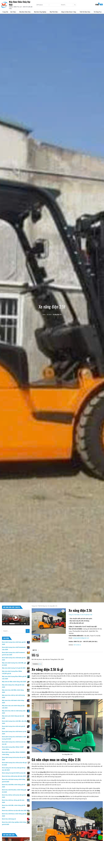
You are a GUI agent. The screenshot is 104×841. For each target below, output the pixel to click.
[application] (16, 617)
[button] (16, 617)
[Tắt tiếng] (25, 624)
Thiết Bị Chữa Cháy (85, 12)
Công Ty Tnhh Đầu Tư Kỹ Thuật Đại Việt (80, 614)
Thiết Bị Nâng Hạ (42, 606)
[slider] (14, 623)
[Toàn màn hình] (27, 624)
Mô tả (35, 650)
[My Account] (96, 4)
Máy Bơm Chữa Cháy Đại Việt (19, 3)
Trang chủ (5, 12)
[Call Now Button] (100, 837)
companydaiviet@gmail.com (81, 638)
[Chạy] (4, 624)
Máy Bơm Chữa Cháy (24, 12)
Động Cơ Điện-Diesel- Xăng (68, 12)
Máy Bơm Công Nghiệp (40, 12)
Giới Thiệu (13, 12)
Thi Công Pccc (98, 12)
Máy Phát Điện (54, 12)
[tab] (35, 650)
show (39, 664)
